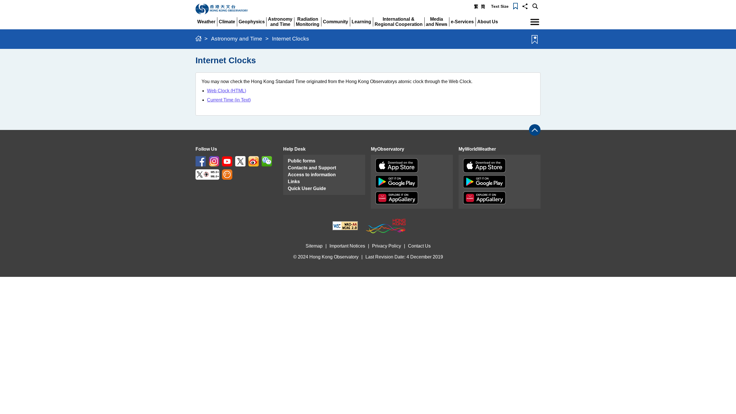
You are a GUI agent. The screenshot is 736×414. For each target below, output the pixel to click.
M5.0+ (215, 172)
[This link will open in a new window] (200, 161)
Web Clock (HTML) (226, 90)
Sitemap (314, 246)
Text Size (500, 6)
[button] (525, 5)
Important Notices (347, 246)
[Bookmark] (515, 5)
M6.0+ (215, 176)
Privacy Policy (386, 246)
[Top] (534, 130)
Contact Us (419, 246)
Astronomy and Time (236, 39)
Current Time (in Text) (229, 99)
